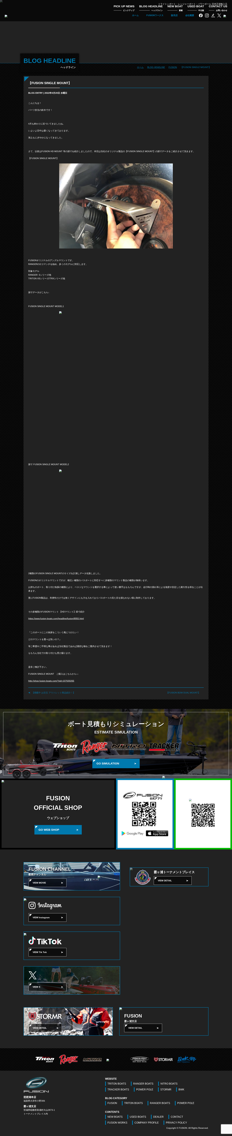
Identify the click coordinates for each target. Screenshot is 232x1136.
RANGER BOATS (143, 1083)
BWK (181, 1089)
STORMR (165, 1089)
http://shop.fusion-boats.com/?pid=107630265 (51, 681)
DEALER (158, 1116)
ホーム (135, 15)
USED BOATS (138, 1116)
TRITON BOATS (116, 1083)
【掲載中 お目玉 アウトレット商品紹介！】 (53, 692)
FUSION (112, 1103)
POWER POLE (144, 1089)
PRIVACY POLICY (176, 1122)
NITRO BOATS (169, 1083)
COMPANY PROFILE (146, 1122)
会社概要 (189, 15)
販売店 (174, 15)
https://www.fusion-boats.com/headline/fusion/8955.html (56, 618)
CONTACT (177, 1116)
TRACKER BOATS (118, 1089)
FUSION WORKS (117, 1122)
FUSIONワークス (155, 15)
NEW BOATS (115, 1116)
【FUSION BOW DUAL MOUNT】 (183, 692)
